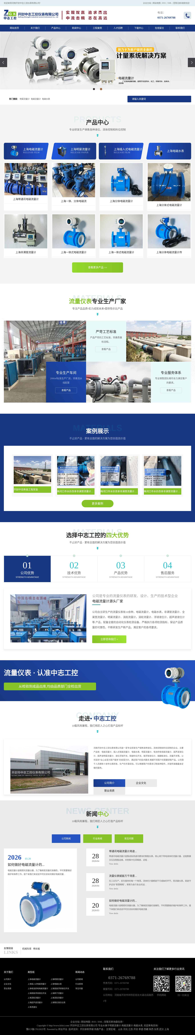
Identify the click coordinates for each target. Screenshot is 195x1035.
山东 (120, 1029)
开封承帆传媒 (87, 1029)
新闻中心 (76, 28)
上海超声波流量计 (35, 1002)
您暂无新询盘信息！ (182, 3)
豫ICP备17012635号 (36, 1029)
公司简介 (109, 783)
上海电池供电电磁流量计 (38, 988)
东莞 (156, 1029)
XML (169, 3)
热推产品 (98, 1029)
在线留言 (159, 28)
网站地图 (157, 3)
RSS (164, 3)
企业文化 (141, 783)
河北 (125, 1029)
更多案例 (97, 503)
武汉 (161, 1029)
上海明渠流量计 (57, 979)
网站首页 (14, 28)
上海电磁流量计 (34, 979)
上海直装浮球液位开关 (60, 988)
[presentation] (3, 62)
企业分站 (147, 3)
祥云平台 (62, 1029)
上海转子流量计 (57, 993)
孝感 (141, 1029)
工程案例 (97, 28)
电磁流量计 (36, 99)
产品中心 (55, 28)
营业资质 (109, 790)
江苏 (130, 1029)
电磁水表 (46, 99)
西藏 (146, 1029)
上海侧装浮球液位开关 (37, 993)
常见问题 (128, 838)
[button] (94, 89)
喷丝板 (36, 949)
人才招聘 (118, 28)
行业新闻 (97, 838)
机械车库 (26, 949)
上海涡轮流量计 (34, 998)
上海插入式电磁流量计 (37, 984)
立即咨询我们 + (109, 639)
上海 (166, 1029)
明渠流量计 (25, 99)
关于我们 (35, 28)
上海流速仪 (32, 1007)
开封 (135, 1029)
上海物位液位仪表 (58, 1002)
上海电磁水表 (56, 984)
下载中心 (138, 28)
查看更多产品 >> (97, 267)
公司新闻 (66, 838)
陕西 (151, 1029)
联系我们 (180, 28)
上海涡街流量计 (57, 998)
